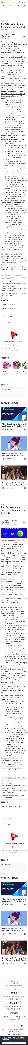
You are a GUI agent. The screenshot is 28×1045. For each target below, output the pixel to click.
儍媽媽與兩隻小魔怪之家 (6, 371)
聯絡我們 (17, 1031)
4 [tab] (17, 11)
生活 (2, 21)
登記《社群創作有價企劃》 (19, 283)
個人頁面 (7, 1006)
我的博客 (17, 1009)
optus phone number (9, 806)
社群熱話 (18, 6)
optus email (6, 810)
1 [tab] (10, 11)
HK (15, 1026)
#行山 (9, 1016)
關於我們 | (5, 1029)
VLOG (9, 996)
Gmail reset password (9, 308)
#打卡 (14, 1016)
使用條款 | (17, 1029)
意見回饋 (10, 999)
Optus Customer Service (14, 342)
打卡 (10, 288)
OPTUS (21, 806)
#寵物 (5, 1016)
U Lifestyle (5, 1026)
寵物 (25, 288)
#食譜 (18, 1016)
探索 (4, 996)
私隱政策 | (23, 1029)
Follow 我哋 (9, 295)
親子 (21, 288)
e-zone (16, 1027)
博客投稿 (17, 999)
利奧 (16, 371)
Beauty (19, 1026)
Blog (12, 1027)
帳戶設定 (14, 1006)
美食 (17, 288)
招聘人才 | (12, 1031)
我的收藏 (20, 1006)
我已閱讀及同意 (14, 1042)
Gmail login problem (9, 305)
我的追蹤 (10, 1009)
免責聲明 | (11, 1029)
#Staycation (11, 1019)
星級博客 (21, 996)
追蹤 (24, 36)
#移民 (18, 1019)
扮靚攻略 (5, 290)
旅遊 (14, 288)
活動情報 (11, 290)
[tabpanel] (14, 9)
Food (24, 1026)
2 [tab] (13, 11)
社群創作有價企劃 (7, 6)
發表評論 (6, 389)
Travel (11, 1026)
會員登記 (24, 2)
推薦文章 (14, 996)
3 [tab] (15, 11)
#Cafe (23, 1016)
